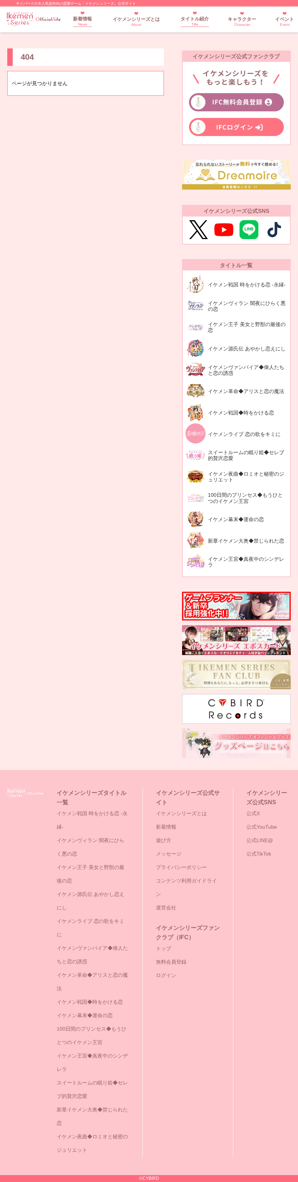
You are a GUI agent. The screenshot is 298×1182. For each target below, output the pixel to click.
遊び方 (163, 840)
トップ (163, 948)
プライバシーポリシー (181, 867)
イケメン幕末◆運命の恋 (85, 1015)
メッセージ (168, 854)
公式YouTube (261, 827)
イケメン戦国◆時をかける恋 (90, 1002)
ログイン (166, 975)
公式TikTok (258, 854)
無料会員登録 (171, 962)
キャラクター (242, 21)
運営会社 (166, 908)
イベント (284, 21)
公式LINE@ (259, 840)
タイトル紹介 (195, 21)
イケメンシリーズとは (136, 21)
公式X (253, 813)
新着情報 (82, 21)
